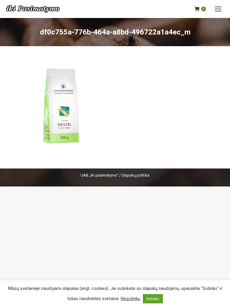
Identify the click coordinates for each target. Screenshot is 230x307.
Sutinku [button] (152, 299)
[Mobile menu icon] (218, 9)
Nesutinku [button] (130, 298)
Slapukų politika (135, 175)
